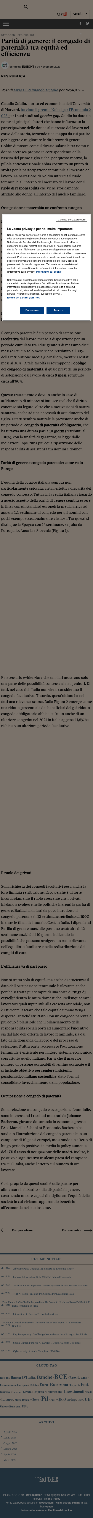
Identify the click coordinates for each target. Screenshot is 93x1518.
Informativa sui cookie (48, 271)
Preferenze (32, 310)
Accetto (58, 310)
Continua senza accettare (72, 219)
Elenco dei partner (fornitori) (23, 297)
